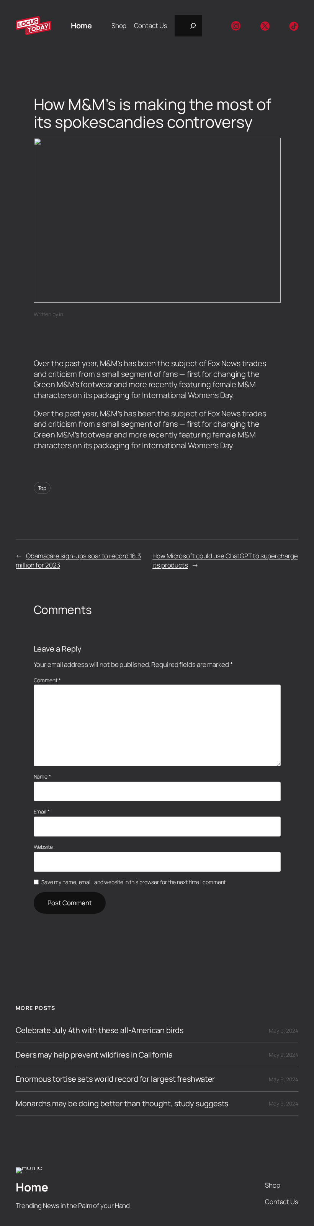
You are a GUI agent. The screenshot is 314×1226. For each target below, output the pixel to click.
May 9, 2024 (283, 1030)
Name (42, 776)
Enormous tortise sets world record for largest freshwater (115, 1079)
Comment (47, 680)
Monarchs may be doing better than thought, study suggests (122, 1103)
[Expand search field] (188, 25)
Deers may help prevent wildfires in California (94, 1055)
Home (81, 25)
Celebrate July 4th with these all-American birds (99, 1030)
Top (42, 488)
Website (43, 846)
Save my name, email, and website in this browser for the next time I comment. (134, 882)
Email (42, 811)
